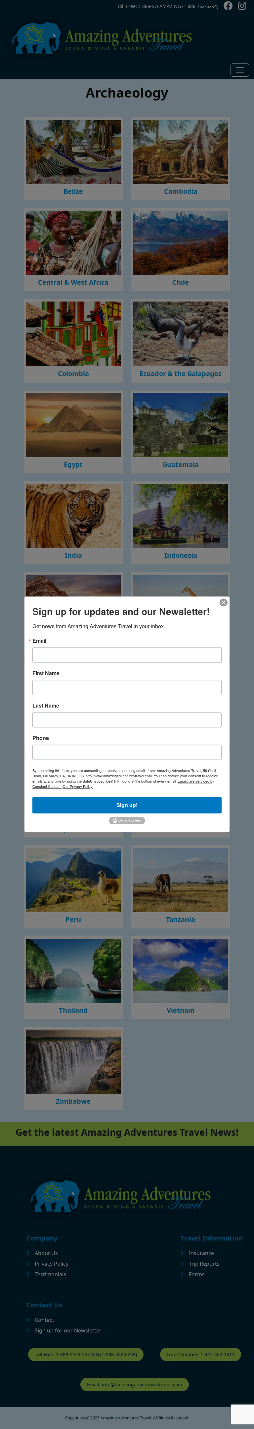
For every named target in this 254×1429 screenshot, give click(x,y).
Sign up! (127, 805)
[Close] (224, 602)
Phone (40, 738)
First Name (46, 673)
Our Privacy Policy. (78, 786)
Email (39, 640)
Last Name (45, 705)
